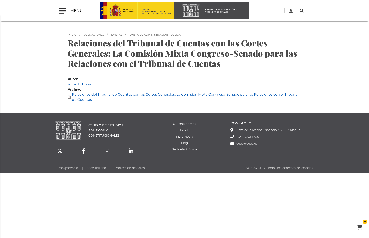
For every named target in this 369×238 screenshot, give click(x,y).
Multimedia (184, 136)
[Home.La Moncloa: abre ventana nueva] (118, 10)
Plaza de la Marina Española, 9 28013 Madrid (268, 130)
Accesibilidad (96, 168)
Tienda (184, 130)
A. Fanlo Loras (79, 84)
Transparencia (67, 168)
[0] (359, 228)
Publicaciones (93, 34)
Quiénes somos (184, 124)
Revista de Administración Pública (154, 34)
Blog (184, 143)
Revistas (115, 34)
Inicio (72, 34)
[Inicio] (211, 10)
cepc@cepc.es (246, 144)
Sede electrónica (184, 149)
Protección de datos (130, 168)
